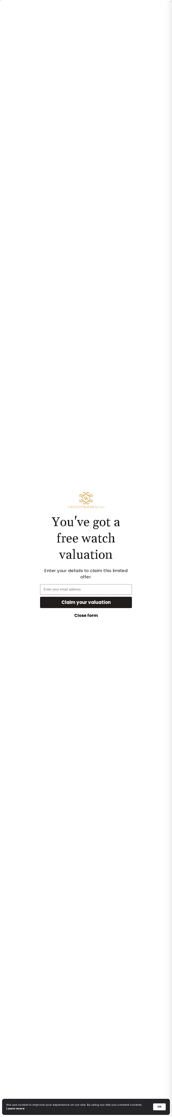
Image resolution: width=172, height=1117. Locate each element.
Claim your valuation (86, 602)
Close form (86, 615)
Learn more (15, 1109)
